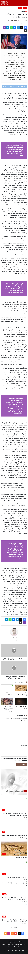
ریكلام (19, 947)
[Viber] (4, 27)
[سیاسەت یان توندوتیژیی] (7, 687)
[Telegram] (7, 27)
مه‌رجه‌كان (10, 947)
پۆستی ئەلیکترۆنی (23, 745)
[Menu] (26, 3)
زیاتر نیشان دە (14, 927)
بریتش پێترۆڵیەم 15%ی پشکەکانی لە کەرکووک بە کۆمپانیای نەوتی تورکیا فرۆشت (14, 899)
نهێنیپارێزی (15, 947)
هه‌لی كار (8, 944)
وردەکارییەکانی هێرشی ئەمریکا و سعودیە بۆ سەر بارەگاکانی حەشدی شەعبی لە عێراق (14, 921)
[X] (21, 27)
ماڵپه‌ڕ (26, 752)
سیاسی (24, 8)
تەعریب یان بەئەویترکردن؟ (19, 857)
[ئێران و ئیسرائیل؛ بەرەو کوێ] (21, 701)
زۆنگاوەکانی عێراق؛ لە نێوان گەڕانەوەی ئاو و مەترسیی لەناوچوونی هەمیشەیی (15, 815)
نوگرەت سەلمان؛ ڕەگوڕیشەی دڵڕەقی (22, 693)
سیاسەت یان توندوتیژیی (8, 693)
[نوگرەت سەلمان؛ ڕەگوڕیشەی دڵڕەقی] (21, 687)
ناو (26, 739)
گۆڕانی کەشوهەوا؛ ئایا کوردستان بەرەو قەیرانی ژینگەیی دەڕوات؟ (14, 836)
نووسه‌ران (12, 944)
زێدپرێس (8, 942)
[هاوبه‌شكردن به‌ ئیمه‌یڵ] (25, 30)
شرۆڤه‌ (20, 8)
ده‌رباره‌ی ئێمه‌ (23, 944)
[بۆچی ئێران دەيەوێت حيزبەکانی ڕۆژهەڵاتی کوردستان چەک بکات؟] (7, 701)
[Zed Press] (4, 3)
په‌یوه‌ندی (17, 944)
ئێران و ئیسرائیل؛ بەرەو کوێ (21, 707)
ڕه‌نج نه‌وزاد (23, 20)
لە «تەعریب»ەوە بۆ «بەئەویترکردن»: (17, 878)
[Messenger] (14, 27)
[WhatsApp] (11, 27)
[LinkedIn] (18, 27)
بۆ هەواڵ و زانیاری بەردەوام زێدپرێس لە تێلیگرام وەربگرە (14, 86)
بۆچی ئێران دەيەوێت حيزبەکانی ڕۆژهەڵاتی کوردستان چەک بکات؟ (8, 708)
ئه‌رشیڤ (3, 944)
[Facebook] (25, 27)
